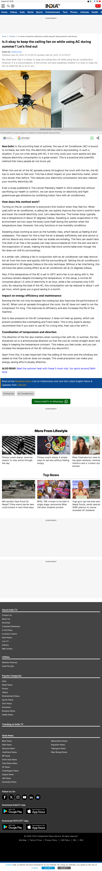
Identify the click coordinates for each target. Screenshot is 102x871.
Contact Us (7, 615)
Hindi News (7, 637)
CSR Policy (65, 840)
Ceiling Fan (8, 393)
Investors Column (9, 634)
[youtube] (24, 797)
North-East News (9, 759)
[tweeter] (11, 797)
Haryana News (8, 748)
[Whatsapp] (92, 138)
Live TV (5, 641)
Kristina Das (16, 52)
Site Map (22, 840)
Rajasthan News (58, 745)
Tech (65, 12)
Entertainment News (11, 696)
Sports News (7, 700)
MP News (6, 756)
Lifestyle (84, 12)
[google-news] (38, 797)
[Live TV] (98, 6)
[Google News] (9, 138)
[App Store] (36, 811)
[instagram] (18, 797)
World (30, 12)
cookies (34, 868)
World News (7, 685)
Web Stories (7, 649)
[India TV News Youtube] (100, 1)
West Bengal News (59, 752)
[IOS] (88, 1)
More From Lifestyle (51, 431)
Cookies (8, 865)
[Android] (91, 1)
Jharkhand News (9, 752)
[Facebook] (4, 797)
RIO (74, 840)
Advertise (6, 622)
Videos (13, 12)
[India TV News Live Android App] (13, 811)
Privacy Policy (51, 840)
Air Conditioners (25, 393)
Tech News (7, 703)
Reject (64, 868)
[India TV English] (53, 6)
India (22, 12)
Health (95, 12)
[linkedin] (31, 797)
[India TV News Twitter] (97, 1)
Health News (7, 714)
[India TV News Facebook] (95, 1)
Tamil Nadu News (9, 763)
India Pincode (8, 666)
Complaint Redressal (11, 626)
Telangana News (58, 748)
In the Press (7, 630)
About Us (6, 619)
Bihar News (7, 741)
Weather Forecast (9, 662)
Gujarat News (8, 774)
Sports (39, 12)
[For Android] (13, 827)
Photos (74, 12)
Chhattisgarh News (10, 771)
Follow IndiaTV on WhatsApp (48, 401)
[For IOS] (36, 827)
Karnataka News (9, 782)
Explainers (6, 707)
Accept (48, 868)
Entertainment (52, 12)
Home (4, 12)
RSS (81, 840)
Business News (8, 711)
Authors (5, 645)
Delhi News (7, 745)
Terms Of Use (36, 840)
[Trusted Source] (23, 138)
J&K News (6, 778)
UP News (6, 767)
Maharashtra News (59, 741)
